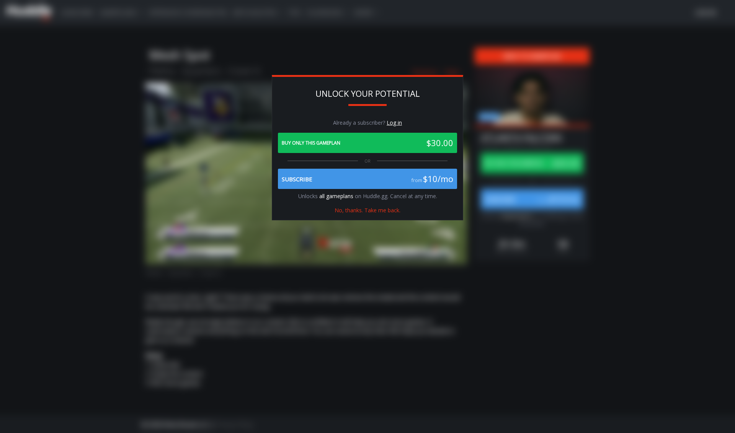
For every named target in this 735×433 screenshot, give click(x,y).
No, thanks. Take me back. (367, 210)
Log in (394, 122)
